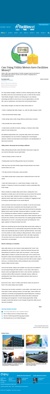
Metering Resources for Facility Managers (14, 318)
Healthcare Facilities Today (6, 386)
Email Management (3, 380)
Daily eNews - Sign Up (5, 27)
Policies (10, 379)
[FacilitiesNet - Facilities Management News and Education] (25, 26)
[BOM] (18, 30)
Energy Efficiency (44, 79)
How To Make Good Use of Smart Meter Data (10, 83)
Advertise (24, 379)
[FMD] (25, 30)
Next (40, 306)
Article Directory (12, 380)
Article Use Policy (45, 327)
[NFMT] (32, 30)
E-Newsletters (25, 378)
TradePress (8, 390)
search (48, 33)
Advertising (3, 378)
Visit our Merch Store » (43, 24)
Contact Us (11, 378)
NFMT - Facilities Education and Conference (20, 386)
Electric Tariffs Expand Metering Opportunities (16, 316)
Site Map (2, 382)
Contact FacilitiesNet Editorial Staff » (42, 325)
